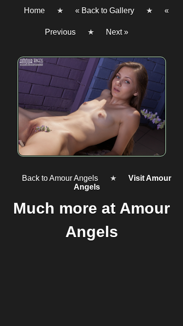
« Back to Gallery (104, 10)
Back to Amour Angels (60, 178)
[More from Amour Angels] (91, 110)
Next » (117, 32)
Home (34, 10)
